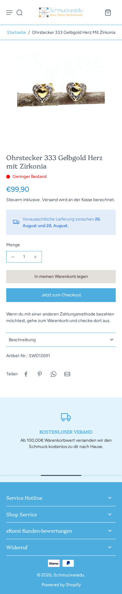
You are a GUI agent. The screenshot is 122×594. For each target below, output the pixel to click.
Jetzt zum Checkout (61, 294)
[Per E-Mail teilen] (67, 374)
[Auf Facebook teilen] (26, 374)
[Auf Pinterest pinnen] (40, 374)
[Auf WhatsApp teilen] (53, 374)
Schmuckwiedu (68, 574)
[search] (19, 12)
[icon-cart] (107, 12)
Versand (50, 199)
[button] (61, 276)
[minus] (13, 257)
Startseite (16, 32)
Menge (13, 244)
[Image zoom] (61, 96)
